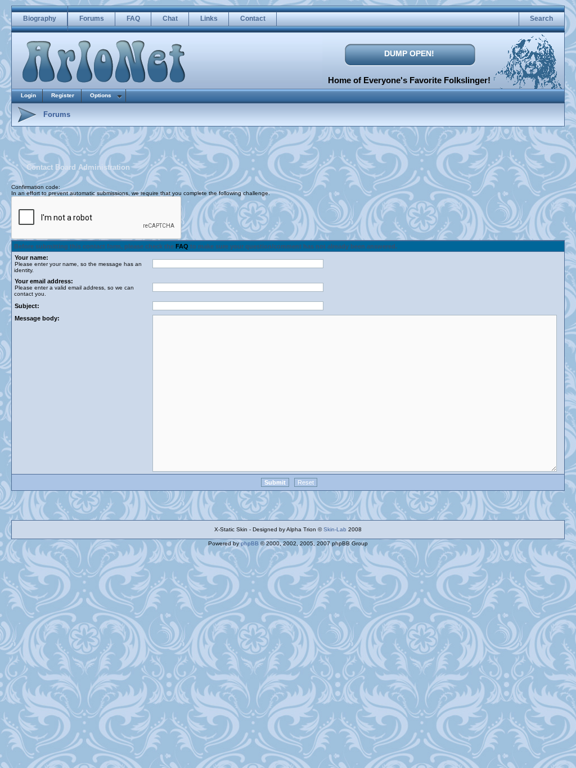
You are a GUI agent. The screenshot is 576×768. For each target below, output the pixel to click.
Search (541, 18)
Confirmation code (34, 187)
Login (28, 95)
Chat (170, 18)
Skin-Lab (334, 529)
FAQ (133, 18)
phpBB (250, 543)
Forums (91, 18)
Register (62, 95)
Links (209, 18)
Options (100, 95)
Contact (253, 18)
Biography (39, 18)
